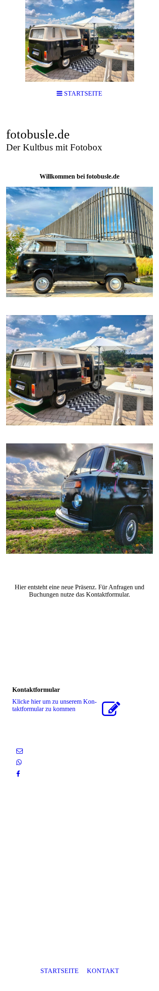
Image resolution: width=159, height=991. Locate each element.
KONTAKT (103, 970)
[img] (79, 41)
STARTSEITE (59, 970)
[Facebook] (18, 773)
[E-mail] (19, 750)
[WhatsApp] (19, 762)
